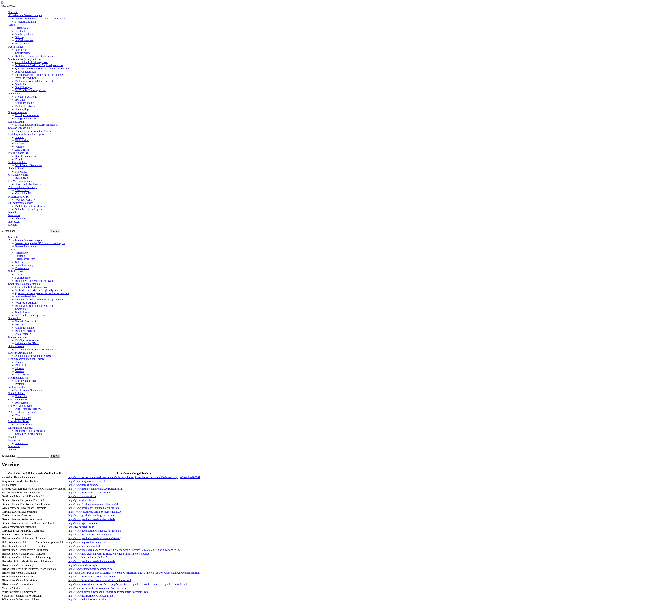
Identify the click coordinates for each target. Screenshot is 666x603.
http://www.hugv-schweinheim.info (87, 542)
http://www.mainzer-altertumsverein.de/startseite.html (97, 588)
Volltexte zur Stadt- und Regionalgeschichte (39, 65)
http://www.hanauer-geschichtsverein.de (90, 534)
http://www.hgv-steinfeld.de (83, 523)
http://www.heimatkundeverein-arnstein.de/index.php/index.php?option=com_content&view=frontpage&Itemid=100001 (134, 477)
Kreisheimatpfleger (25, 155)
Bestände (20, 99)
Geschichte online (18, 174)
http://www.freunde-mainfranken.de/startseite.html (95, 488)
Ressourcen (21, 177)
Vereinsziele (21, 27)
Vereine (19, 146)
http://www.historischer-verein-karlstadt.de (91, 576)
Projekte (19, 159)
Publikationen (15, 46)
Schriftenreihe (23, 52)
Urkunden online (24, 102)
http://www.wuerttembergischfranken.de (90, 568)
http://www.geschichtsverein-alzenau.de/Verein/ (94, 538)
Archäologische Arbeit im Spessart (34, 130)
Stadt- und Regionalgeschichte (25, 59)
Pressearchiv (22, 43)
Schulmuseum (16, 121)
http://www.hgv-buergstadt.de (84, 546)
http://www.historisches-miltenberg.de (89, 492)
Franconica (21, 171)
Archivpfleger (23, 109)
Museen (19, 143)
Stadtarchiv (14, 93)
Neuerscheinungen (25, 21)
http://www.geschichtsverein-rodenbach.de (91, 519)
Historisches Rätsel (18, 196)
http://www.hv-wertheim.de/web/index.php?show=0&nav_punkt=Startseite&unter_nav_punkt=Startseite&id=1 (129, 584)
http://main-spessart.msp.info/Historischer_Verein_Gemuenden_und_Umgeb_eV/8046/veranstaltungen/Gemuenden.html (134, 572)
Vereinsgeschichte (25, 34)
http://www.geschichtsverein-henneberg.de (91, 561)
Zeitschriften (22, 149)
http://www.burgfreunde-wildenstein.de (89, 481)
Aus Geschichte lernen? (28, 184)
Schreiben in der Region (28, 209)
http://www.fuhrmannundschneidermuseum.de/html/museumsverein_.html (108, 591)
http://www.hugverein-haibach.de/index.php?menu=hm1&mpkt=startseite (108, 553)
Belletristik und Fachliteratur (30, 205)
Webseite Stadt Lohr (26, 77)
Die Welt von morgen (20, 180)
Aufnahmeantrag (24, 40)
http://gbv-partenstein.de (81, 500)
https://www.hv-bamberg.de (83, 565)
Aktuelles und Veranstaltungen (25, 15)
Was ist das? (22, 190)
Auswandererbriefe (25, 71)
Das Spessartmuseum (27, 115)
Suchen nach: (8, 230)
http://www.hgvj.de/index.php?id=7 (87, 557)
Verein (11, 24)
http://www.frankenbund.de (83, 484)
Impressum (14, 221)
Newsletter (14, 215)
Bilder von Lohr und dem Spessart (34, 80)
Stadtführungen (23, 87)
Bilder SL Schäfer (25, 105)
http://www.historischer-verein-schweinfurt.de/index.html (99, 580)
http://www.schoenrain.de (82, 496)
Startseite (13, 12)
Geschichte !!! (23, 193)
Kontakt (12, 212)
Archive (19, 137)
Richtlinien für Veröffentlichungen (34, 56)
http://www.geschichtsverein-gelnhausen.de (92, 515)
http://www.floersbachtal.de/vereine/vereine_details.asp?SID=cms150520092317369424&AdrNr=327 (124, 549)
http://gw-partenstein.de (81, 526)
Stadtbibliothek (16, 168)
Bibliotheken (22, 140)
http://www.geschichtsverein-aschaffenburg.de (93, 503)
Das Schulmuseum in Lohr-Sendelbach (36, 124)
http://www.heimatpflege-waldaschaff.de (90, 595)
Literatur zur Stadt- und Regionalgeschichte (39, 74)
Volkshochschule (17, 162)
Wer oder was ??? (25, 199)
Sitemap (12, 224)
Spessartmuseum (17, 112)
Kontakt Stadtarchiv (26, 96)
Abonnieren (21, 218)
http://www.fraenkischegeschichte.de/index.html (94, 530)
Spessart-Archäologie (20, 127)
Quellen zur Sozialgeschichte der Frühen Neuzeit (42, 68)
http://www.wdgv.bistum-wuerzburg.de (89, 599)
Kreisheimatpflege (18, 152)
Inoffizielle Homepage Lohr (30, 90)
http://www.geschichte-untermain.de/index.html (94, 507)
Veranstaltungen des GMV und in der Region (40, 18)
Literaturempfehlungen (20, 202)
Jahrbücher (21, 49)
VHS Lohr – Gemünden (28, 165)
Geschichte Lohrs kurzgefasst (31, 62)
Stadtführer (21, 84)
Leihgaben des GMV (27, 118)
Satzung (19, 37)
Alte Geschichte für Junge (22, 187)
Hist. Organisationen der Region (26, 134)
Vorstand (20, 31)
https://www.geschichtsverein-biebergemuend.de (94, 511)
